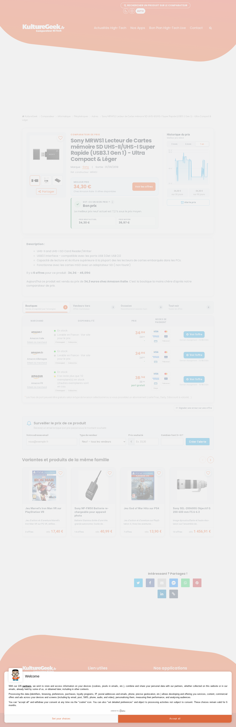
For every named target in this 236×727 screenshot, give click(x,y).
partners (26, 686)
